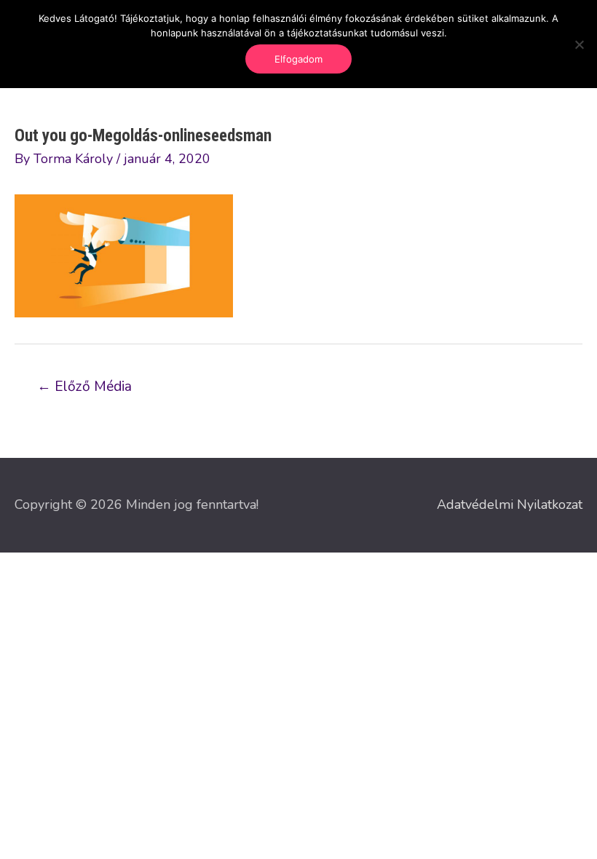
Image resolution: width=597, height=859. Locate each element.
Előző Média (84, 386)
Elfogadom (298, 59)
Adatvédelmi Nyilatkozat (509, 504)
